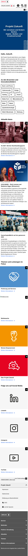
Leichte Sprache (8, 507)
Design (16, 90)
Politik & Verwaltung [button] (7, 529)
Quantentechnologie (8, 107)
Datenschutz (5, 493)
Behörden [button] (4, 525)
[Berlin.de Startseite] (5, 1)
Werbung (19, 112)
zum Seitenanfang (20, 478)
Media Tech (5, 99)
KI (11, 94)
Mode (4, 103)
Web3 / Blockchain (7, 112)
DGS (5, 502)
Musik (11, 103)
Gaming (4, 94)
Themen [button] (3, 538)
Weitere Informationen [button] (8, 543)
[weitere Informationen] (8, 6)
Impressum (5, 489)
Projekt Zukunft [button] (5, 485)
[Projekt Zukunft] (8, 480)
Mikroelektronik (17, 99)
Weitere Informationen (7, 291)
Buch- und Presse (7, 86)
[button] (25, 10)
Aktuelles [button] (4, 534)
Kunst (19, 94)
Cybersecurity (6, 90)
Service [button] (3, 520)
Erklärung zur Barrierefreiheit (10, 498)
